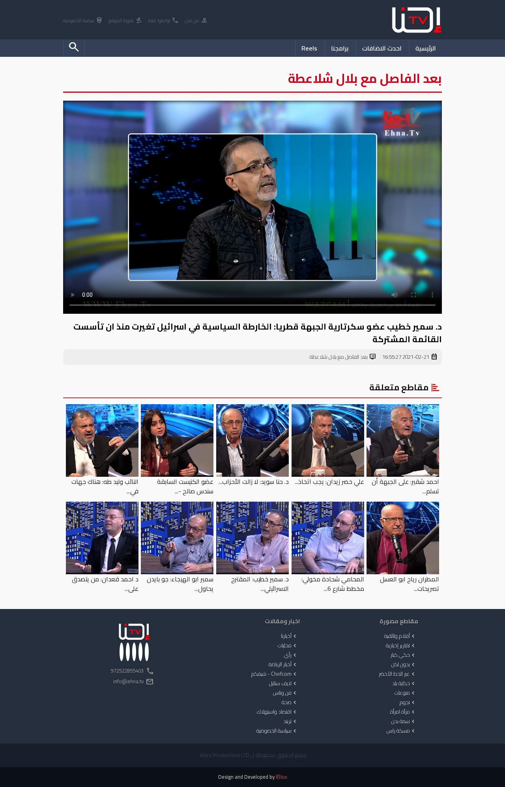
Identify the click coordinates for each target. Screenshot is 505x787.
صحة (290, 702)
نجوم (408, 702)
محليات (288, 645)
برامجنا (339, 48)
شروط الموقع (125, 20)
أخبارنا (289, 636)
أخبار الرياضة (283, 664)
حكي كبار (403, 655)
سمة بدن (403, 721)
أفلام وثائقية (400, 636)
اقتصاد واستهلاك (277, 712)
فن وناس (285, 693)
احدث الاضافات (382, 48)
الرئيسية (425, 48)
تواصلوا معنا (163, 20)
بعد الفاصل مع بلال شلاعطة (343, 357)
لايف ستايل (283, 683)
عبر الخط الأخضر (397, 674)
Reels (309, 48)
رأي (291, 655)
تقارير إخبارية (401, 645)
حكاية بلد (404, 683)
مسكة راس (401, 731)
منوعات (405, 693)
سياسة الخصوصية (83, 20)
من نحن (196, 20)
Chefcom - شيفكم (274, 674)
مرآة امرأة (403, 712)
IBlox (281, 777)
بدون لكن (403, 664)
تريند (290, 721)
